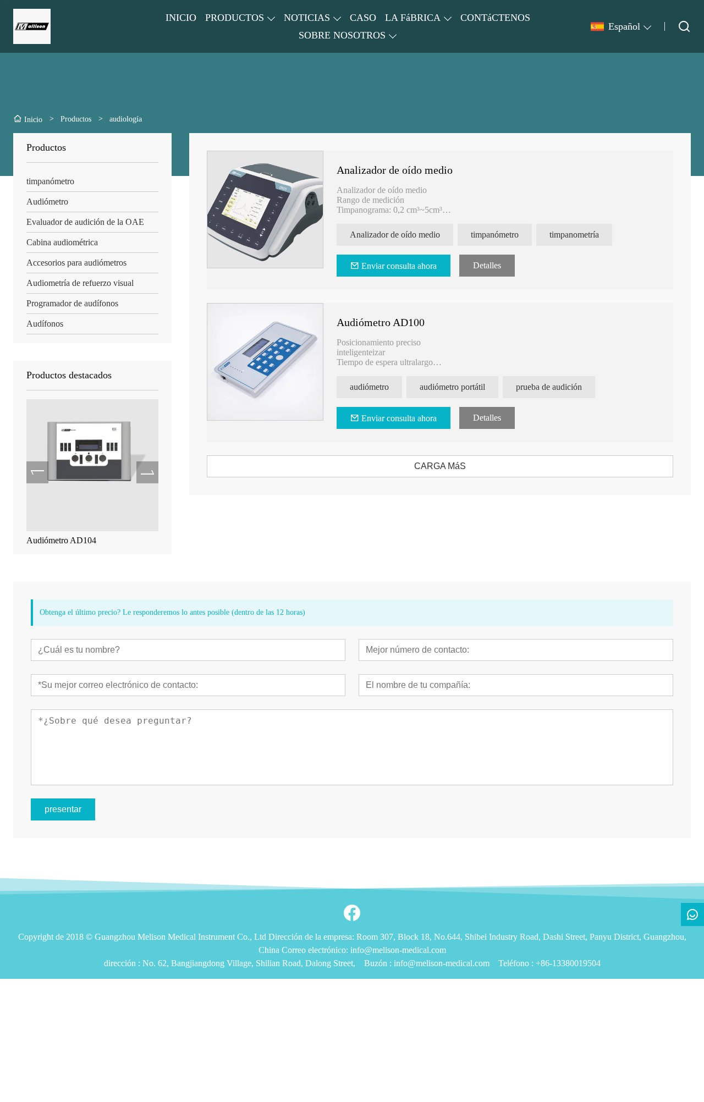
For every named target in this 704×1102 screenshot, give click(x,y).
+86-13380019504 (568, 963)
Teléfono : (517, 963)
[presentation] (37, 472)
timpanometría (574, 234)
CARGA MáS (440, 466)
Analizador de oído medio (124, 540)
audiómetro (369, 387)
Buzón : (379, 963)
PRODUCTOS (234, 17)
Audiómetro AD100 (381, 322)
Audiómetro (47, 201)
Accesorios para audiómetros (76, 262)
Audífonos (44, 323)
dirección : (123, 963)
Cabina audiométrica (62, 242)
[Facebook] (352, 913)
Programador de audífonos (72, 303)
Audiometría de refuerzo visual (80, 283)
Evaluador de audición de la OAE (85, 222)
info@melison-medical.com (442, 963)
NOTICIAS (307, 17)
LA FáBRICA (413, 17)
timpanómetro (50, 181)
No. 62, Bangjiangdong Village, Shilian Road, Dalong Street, (248, 963)
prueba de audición (549, 387)
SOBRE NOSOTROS (342, 35)
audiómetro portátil (452, 387)
